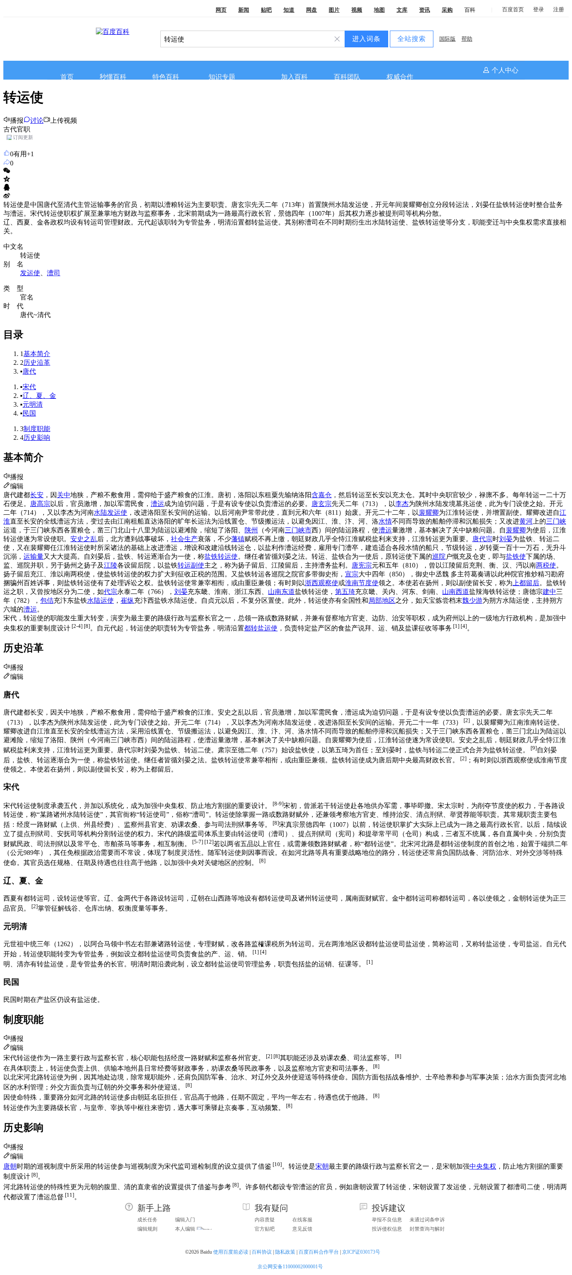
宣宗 (351, 574)
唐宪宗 (362, 565)
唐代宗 (482, 538)
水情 (385, 521)
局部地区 (381, 600)
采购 (447, 10)
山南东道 (281, 591)
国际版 (447, 39)
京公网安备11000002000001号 (290, 1267)
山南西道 (455, 591)
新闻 (243, 10)
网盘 (311, 10)
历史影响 (36, 437)
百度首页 (513, 9)
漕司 (53, 272)
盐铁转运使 (221, 556)
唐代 (29, 371)
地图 (379, 10)
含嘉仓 (322, 494)
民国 (29, 413)
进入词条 (366, 38)
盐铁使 (516, 556)
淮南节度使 (362, 582)
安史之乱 (83, 538)
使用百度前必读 (230, 1252)
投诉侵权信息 (387, 1229)
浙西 (311, 582)
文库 (402, 10)
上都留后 (526, 582)
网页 (221, 10)
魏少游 (472, 600)
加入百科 (294, 76)
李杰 (402, 503)
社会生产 (184, 538)
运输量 (33, 556)
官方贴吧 (265, 1229)
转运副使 (191, 565)
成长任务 (147, 1220)
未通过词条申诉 (427, 1220)
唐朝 (10, 1166)
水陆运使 (100, 600)
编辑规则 (147, 1229)
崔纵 (127, 600)
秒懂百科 (113, 76)
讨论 (37, 120)
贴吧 (266, 10)
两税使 (546, 565)
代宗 (110, 591)
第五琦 (345, 591)
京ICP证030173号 (361, 1252)
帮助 (466, 39)
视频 (356, 10)
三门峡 (556, 521)
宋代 (29, 386)
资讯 (424, 10)
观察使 (328, 582)
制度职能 (36, 428)
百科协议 (262, 1252)
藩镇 (238, 538)
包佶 (47, 600)
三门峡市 (298, 530)
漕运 (157, 503)
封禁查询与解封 (427, 1229)
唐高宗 (40, 503)
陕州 (251, 530)
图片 (334, 10)
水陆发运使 (110, 512)
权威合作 (399, 76)
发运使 (30, 272)
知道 (288, 10)
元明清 (33, 404)
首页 (67, 76)
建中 (549, 591)
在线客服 (302, 1220)
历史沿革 (36, 362)
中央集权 (482, 1166)
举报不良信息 (387, 1220)
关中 (63, 494)
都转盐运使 (261, 628)
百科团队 (347, 76)
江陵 (110, 565)
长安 (37, 494)
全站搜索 (411, 38)
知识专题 (222, 76)
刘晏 (506, 538)
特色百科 (165, 76)
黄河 (526, 521)
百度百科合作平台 (319, 1252)
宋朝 (322, 1166)
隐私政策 (285, 1252)
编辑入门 (185, 1220)
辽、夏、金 (39, 395)
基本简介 (36, 353)
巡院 (439, 556)
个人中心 (505, 70)
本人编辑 (185, 1229)
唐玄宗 (322, 503)
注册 (558, 9)
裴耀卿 (429, 512)
